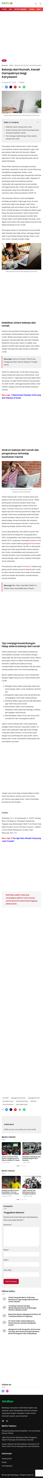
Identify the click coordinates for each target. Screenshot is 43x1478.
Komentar (8, 1225)
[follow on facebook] (3, 1391)
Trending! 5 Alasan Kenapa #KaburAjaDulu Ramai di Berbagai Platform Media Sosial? (22, 1308)
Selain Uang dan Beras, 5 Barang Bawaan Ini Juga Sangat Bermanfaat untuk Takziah (23, 1299)
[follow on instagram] (7, 1391)
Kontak (4, 1462)
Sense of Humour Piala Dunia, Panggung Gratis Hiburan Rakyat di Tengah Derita (20, 362)
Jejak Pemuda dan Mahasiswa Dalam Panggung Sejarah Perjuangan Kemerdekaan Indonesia (31, 1193)
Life (10, 9)
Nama (6, 1250)
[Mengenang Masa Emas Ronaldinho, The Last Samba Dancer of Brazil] (11, 1187)
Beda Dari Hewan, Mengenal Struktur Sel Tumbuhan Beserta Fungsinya (24, 1315)
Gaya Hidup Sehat (21, 1104)
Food (4, 9)
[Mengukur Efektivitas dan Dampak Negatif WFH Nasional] (31, 1153)
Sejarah (26, 1186)
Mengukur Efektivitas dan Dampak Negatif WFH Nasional (31, 1158)
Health (40, 9)
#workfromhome (8, 1104)
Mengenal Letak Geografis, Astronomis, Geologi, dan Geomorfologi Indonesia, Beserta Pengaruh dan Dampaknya (24, 1331)
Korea (31, 9)
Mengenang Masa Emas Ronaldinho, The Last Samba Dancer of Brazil (10, 1192)
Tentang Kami (7, 1458)
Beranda (5, 65)
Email (6, 1260)
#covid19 (5, 1098)
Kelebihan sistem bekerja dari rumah (19, 127)
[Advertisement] (21, 35)
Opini (4, 60)
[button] (36, 4)
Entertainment (20, 9)
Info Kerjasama (7, 1466)
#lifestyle (33, 1101)
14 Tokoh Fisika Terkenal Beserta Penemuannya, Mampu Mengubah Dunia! (22, 1323)
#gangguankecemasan (18, 1098)
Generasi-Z (27, 566)
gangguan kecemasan (31, 543)
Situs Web (7, 1270)
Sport (4, 1186)
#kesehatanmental (22, 1101)
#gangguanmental (34, 1098)
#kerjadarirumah (8, 1101)
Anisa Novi (9, 1124)
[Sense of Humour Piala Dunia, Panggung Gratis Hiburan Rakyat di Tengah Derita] (11, 1153)
